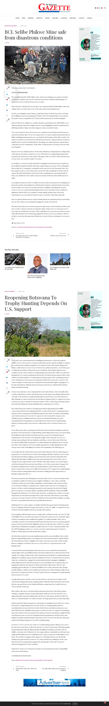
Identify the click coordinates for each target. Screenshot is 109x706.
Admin (7, 42)
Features (55, 18)
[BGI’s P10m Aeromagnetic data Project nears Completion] (37, 263)
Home (17, 18)
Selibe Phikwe (48, 227)
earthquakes (40, 227)
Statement (11, 291)
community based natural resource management (29, 660)
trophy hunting (48, 660)
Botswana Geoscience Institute (26, 227)
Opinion (89, 18)
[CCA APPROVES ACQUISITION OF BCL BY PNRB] (15, 259)
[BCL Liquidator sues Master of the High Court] (60, 259)
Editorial (73, 18)
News (23, 18)
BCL (16, 227)
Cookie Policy (67, 703)
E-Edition (64, 18)
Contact (81, 18)
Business (30, 18)
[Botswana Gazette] (54, 8)
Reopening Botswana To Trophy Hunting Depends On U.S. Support (36, 303)
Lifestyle (39, 18)
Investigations (9, 25)
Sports (47, 18)
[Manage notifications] (105, 702)
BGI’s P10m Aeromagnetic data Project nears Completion (36, 276)
